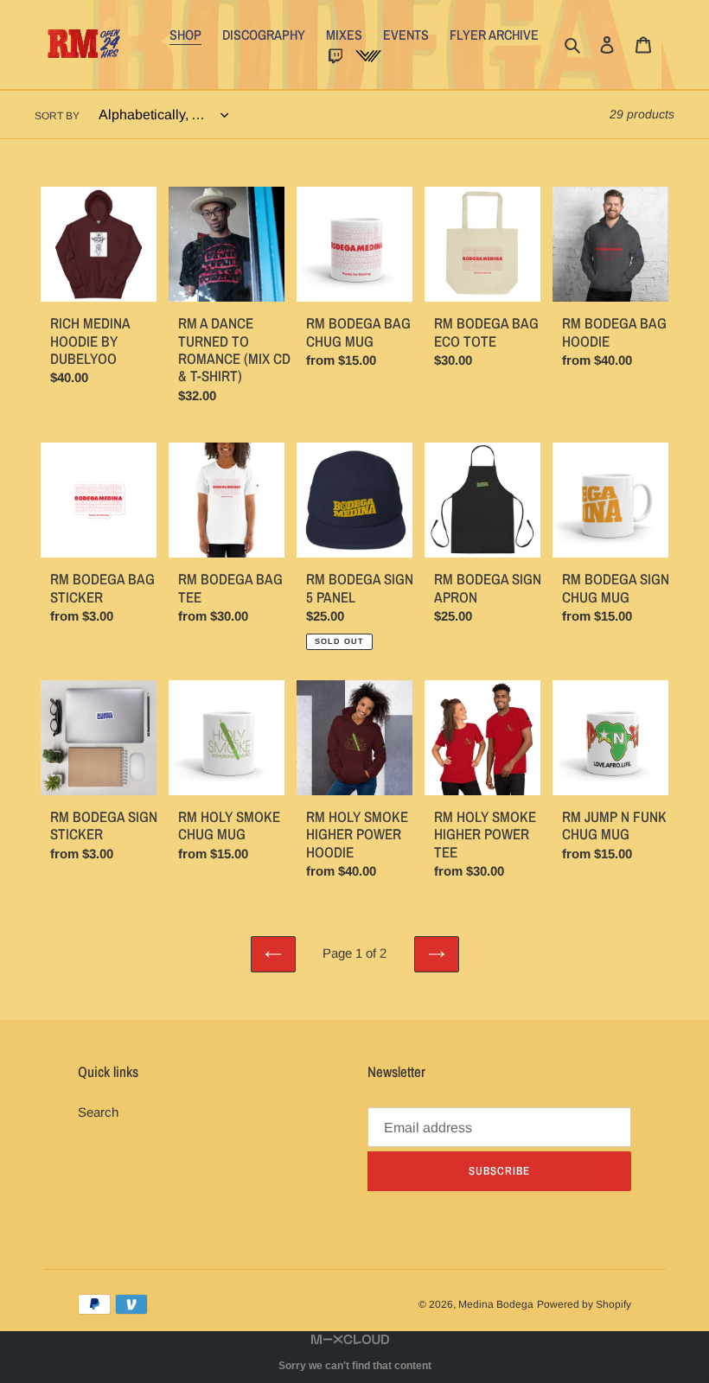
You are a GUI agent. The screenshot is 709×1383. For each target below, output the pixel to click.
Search (98, 1112)
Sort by (57, 116)
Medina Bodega (495, 1304)
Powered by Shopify (584, 1304)
